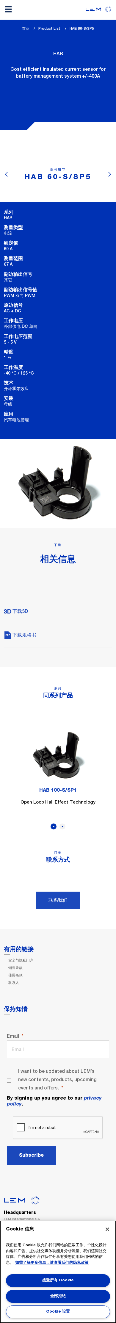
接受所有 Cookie (58, 1280)
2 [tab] (62, 826)
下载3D (19, 611)
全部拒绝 (58, 1296)
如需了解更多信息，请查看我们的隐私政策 (52, 1263)
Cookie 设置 (58, 1311)
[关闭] (107, 1229)
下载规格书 (23, 635)
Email (13, 1036)
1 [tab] (54, 826)
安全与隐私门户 (20, 960)
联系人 (13, 982)
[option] (58, 770)
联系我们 (58, 900)
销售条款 (15, 968)
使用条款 (15, 975)
